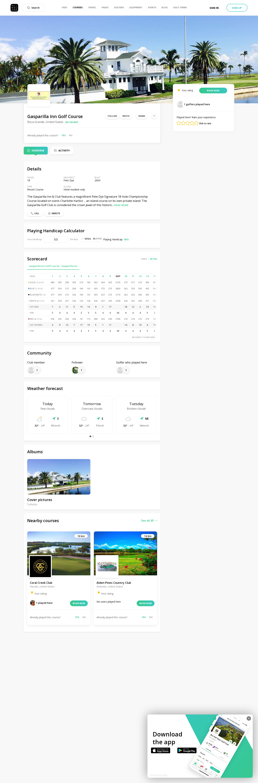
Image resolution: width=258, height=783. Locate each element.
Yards (144, 259)
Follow (112, 116)
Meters (153, 259)
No (70, 135)
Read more (121, 205)
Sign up (237, 7)
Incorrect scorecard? (143, 337)
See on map (71, 122)
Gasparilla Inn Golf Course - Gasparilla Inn (53, 266)
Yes (63, 135)
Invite (126, 116)
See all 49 (147, 520)
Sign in (214, 7)
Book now (79, 603)
